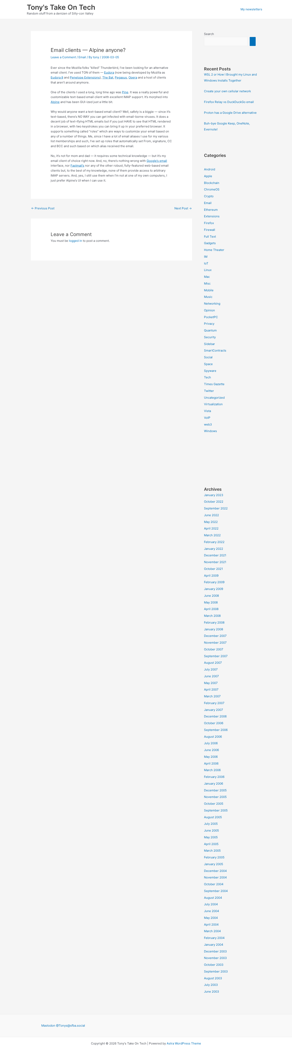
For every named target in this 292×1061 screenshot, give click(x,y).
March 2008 (212, 616)
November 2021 (215, 562)
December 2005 (215, 790)
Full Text (210, 236)
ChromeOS (211, 189)
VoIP (207, 418)
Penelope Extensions (85, 77)
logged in (75, 241)
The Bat (107, 77)
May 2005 (211, 837)
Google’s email (157, 161)
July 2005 (211, 824)
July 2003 (211, 985)
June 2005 (211, 830)
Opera (133, 77)
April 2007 (211, 689)
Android (209, 169)
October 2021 (213, 569)
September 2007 (216, 656)
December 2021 (215, 555)
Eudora (109, 72)
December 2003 (215, 951)
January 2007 (213, 710)
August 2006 (213, 736)
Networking (212, 303)
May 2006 (211, 757)
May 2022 (211, 522)
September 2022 (216, 508)
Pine (125, 92)
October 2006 (213, 723)
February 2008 (214, 622)
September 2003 (216, 971)
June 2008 (211, 596)
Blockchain (211, 183)
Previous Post (42, 208)
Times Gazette (214, 384)
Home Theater (214, 250)
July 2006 (211, 743)
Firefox (209, 223)
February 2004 (214, 938)
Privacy (209, 323)
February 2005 (214, 857)
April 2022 (211, 528)
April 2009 (211, 575)
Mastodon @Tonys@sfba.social (63, 1025)
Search (209, 34)
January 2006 (213, 783)
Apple (208, 176)
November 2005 (215, 797)
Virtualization (213, 404)
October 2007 (213, 649)
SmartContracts (215, 350)
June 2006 (211, 750)
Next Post (183, 208)
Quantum (210, 330)
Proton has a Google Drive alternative (230, 113)
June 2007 (211, 676)
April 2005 (211, 844)
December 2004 (215, 871)
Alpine (55, 102)
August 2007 (213, 663)
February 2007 (214, 703)
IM (205, 256)
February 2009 (214, 582)
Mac (207, 277)
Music (208, 297)
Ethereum (211, 210)
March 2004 (212, 931)
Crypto (209, 196)
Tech (207, 377)
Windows (210, 431)
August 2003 (213, 978)
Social (208, 357)
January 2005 (213, 864)
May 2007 (211, 683)
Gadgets (210, 243)
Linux (208, 270)
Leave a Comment (63, 57)
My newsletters (251, 9)
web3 (208, 424)
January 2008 (213, 629)
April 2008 (211, 609)
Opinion (209, 310)
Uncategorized (214, 397)
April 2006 (211, 763)
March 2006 (212, 770)
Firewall (209, 230)
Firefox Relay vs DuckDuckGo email (229, 102)
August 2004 (213, 898)
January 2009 (213, 589)
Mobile (209, 290)
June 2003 (211, 991)
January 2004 (213, 944)
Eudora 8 (57, 77)
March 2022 (212, 535)
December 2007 (215, 636)
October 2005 (213, 803)
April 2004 (211, 924)
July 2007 (211, 669)
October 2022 (213, 501)
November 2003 (215, 958)
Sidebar (209, 344)
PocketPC (211, 317)
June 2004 (211, 911)
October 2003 (213, 965)
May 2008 (211, 602)
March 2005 (212, 850)
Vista (207, 411)
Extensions (211, 216)
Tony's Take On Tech (61, 7)
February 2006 (214, 777)
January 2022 (213, 549)
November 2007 (215, 642)
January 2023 (213, 495)
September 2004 (216, 891)
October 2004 (213, 884)
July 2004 (211, 904)
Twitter (209, 391)
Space (208, 364)
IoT (206, 263)
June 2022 (211, 515)
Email (82, 57)
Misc (207, 283)
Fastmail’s (77, 165)
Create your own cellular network (227, 91)
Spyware (210, 371)
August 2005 (213, 817)
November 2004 (215, 877)
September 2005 (216, 810)
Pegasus (121, 77)
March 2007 (212, 696)
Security (210, 337)
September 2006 (216, 730)
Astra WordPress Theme (184, 1043)
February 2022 (214, 542)
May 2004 (211, 918)
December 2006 (215, 716)
